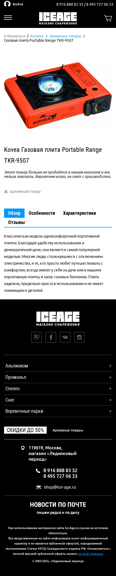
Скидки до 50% (25, 430)
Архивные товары (68, 430)
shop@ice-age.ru (60, 487)
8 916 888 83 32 (70, 4)
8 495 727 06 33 (99, 4)
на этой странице (90, 553)
